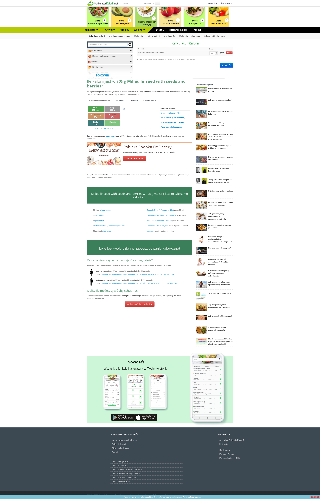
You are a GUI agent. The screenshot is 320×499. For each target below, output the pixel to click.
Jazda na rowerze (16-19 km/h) (159, 220)
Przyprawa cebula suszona (171, 127)
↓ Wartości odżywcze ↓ (104, 128)
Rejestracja (225, 3)
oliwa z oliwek (105, 210)
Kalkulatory (91, 29)
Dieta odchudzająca (121, 448)
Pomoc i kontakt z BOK (229, 458)
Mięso (95, 61)
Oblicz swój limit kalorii (138, 304)
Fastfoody (97, 50)
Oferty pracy (224, 450)
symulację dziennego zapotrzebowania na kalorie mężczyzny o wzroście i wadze (139, 283)
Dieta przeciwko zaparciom (124, 477)
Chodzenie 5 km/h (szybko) (157, 226)
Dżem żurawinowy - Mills (170, 113)
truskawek (100, 215)
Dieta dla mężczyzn (120, 461)
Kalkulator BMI (169, 36)
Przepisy (124, 29)
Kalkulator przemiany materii (147, 36)
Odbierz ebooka (134, 158)
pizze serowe (107, 231)
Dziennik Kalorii (178, 29)
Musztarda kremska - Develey (172, 122)
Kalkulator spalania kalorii (119, 36)
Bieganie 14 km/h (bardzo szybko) (160, 210)
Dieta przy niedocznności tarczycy (127, 469)
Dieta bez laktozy (119, 465)
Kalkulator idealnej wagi (214, 36)
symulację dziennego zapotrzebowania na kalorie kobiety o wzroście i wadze (138, 274)
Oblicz (225, 65)
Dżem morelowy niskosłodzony (172, 118)
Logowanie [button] (211, 3)
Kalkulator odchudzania (189, 36)
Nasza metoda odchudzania (124, 440)
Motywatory (224, 444)
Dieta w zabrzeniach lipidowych (126, 473)
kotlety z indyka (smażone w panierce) (109, 226)
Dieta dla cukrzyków (121, 481)
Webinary (139, 29)
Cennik (115, 452)
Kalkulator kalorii (97, 36)
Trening (196, 29)
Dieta (159, 29)
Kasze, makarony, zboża (104, 56)
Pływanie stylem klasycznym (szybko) (161, 215)
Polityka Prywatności (192, 497)
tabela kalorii (111, 136)
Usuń (230, 52)
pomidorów (99, 220)
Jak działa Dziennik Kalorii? (231, 440)
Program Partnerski (227, 454)
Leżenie (150, 231)
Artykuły (110, 29)
